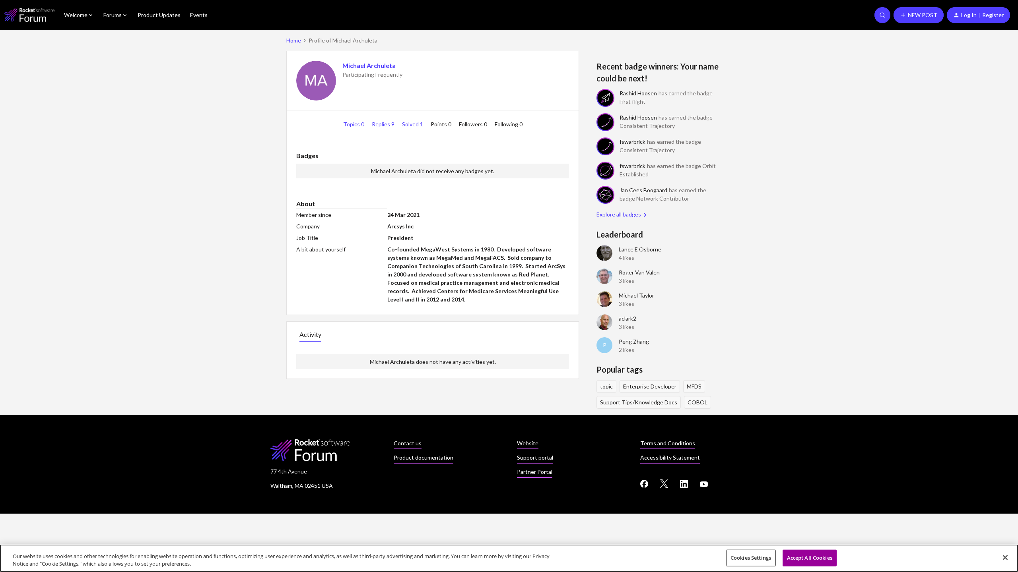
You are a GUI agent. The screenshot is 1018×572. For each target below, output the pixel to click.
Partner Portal (534, 471)
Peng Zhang (634, 341)
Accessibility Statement (670, 457)
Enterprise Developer (649, 386)
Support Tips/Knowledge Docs (638, 402)
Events (199, 15)
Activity (310, 334)
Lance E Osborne (640, 249)
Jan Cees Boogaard (643, 190)
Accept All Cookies (809, 557)
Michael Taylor (636, 295)
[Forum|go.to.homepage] (29, 15)
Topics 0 (354, 124)
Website (527, 443)
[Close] (1005, 557)
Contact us (408, 443)
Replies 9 (384, 124)
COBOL (697, 402)
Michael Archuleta (369, 65)
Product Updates (159, 15)
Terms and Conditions (667, 443)
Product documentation (423, 457)
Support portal (535, 457)
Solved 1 (413, 124)
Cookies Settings (750, 557)
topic (606, 386)
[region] (509, 558)
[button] (919, 15)
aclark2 (627, 318)
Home (293, 40)
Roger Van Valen (639, 272)
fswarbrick (632, 141)
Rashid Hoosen (638, 93)
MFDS (694, 386)
